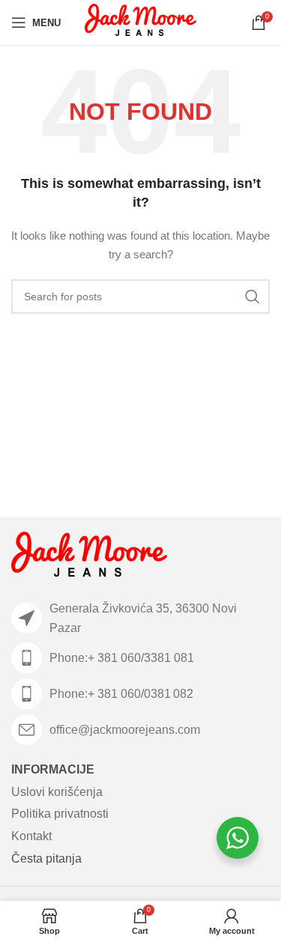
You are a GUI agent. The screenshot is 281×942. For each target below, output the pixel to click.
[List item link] (140, 657)
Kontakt (31, 836)
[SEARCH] (252, 296)
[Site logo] (140, 22)
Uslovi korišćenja (57, 791)
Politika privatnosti (60, 813)
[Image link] (89, 557)
